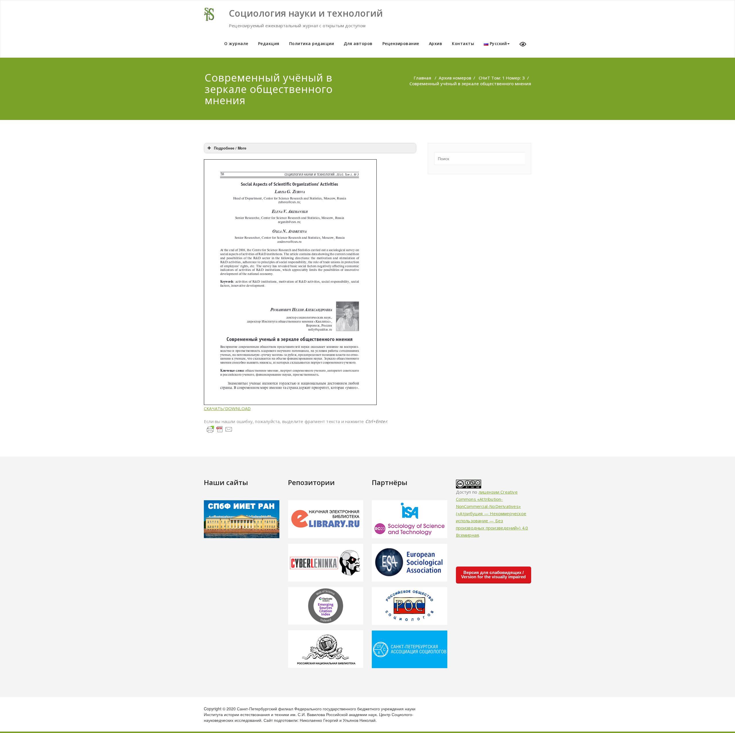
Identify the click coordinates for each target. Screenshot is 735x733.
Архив (435, 43)
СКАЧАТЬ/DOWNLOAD (227, 408)
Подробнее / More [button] (230, 148)
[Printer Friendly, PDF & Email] (219, 429)
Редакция (268, 43)
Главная (422, 78)
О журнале (236, 43)
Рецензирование (400, 43)
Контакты (463, 43)
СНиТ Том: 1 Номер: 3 (502, 78)
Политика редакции (311, 43)
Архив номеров (455, 78)
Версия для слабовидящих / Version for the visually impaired (493, 574)
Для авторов (358, 43)
